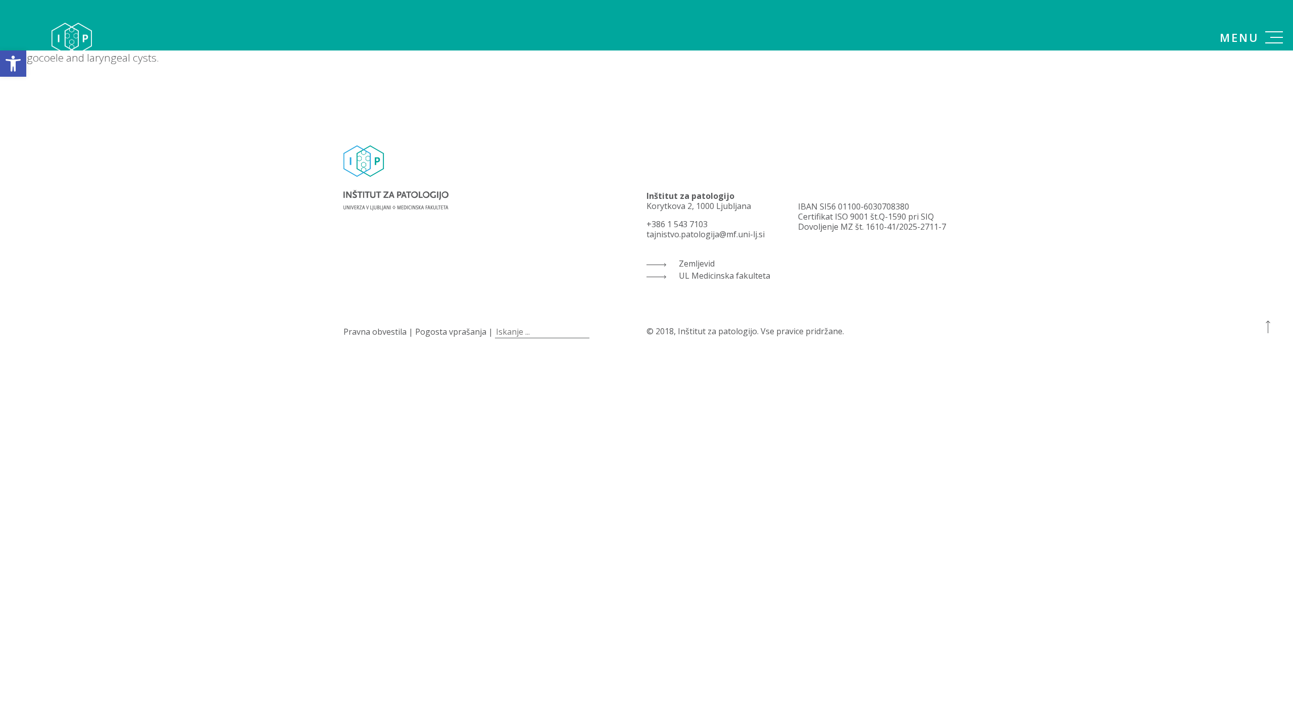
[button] (13, 63)
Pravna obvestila (375, 331)
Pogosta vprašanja (450, 331)
